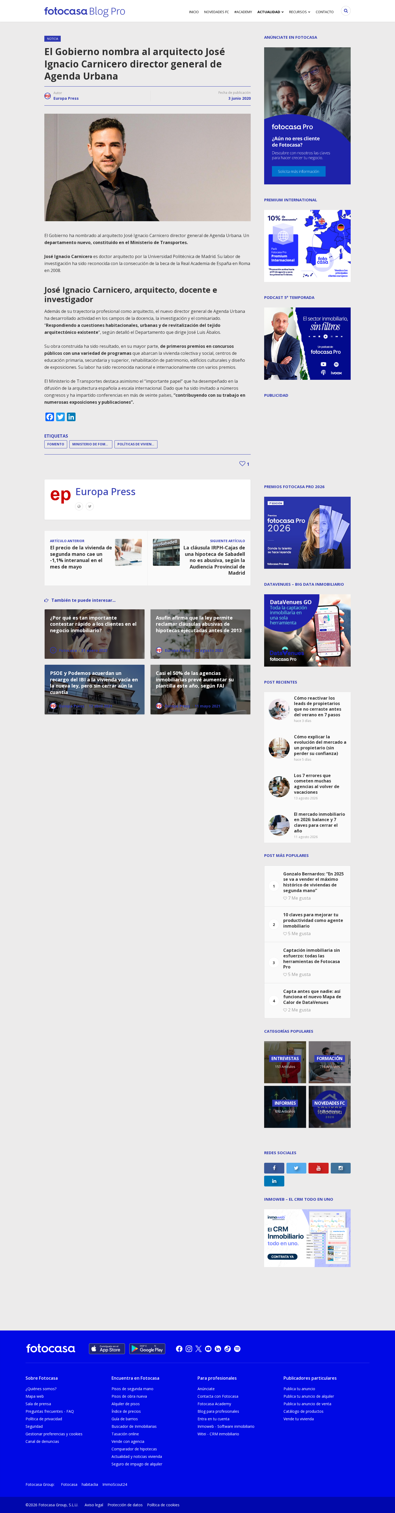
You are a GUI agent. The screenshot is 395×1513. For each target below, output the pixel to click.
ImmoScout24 (114, 1484)
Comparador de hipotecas (134, 1448)
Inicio (194, 11)
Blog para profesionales (218, 1411)
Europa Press (66, 98)
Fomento (55, 444)
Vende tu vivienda (298, 1418)
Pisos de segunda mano (132, 1388)
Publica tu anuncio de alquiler (308, 1396)
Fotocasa (69, 1484)
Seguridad (34, 1426)
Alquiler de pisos (126, 1403)
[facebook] (179, 1349)
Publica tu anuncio (299, 1388)
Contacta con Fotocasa (218, 1396)
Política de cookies (163, 1504)
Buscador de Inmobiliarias (134, 1426)
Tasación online (125, 1433)
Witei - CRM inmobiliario (218, 1433)
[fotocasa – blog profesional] (84, 11)
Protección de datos (125, 1504)
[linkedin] (218, 1349)
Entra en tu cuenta (213, 1418)
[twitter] (198, 1349)
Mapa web (35, 1396)
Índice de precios (126, 1411)
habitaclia (90, 1484)
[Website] (79, 506)
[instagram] (189, 1349)
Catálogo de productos (303, 1411)
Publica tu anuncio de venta (307, 1403)
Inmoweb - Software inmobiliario (226, 1426)
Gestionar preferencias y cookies (54, 1433)
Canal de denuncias (42, 1441)
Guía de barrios (125, 1418)
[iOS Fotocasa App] (107, 1348)
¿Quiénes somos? (41, 1388)
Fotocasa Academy (214, 1403)
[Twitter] (90, 506)
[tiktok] (227, 1349)
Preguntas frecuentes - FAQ (50, 1411)
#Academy (243, 11)
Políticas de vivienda (136, 444)
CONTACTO (325, 11)
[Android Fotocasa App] (147, 1348)
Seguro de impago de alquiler (137, 1463)
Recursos (298, 11)
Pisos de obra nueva (129, 1396)
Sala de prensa (38, 1403)
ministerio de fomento (92, 444)
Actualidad (268, 11)
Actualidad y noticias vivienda (137, 1456)
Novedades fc (216, 11)
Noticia (52, 39)
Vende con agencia (128, 1441)
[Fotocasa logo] (51, 1349)
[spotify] (237, 1349)
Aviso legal (94, 1504)
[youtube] (208, 1349)
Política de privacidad (44, 1418)
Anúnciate (206, 1388)
